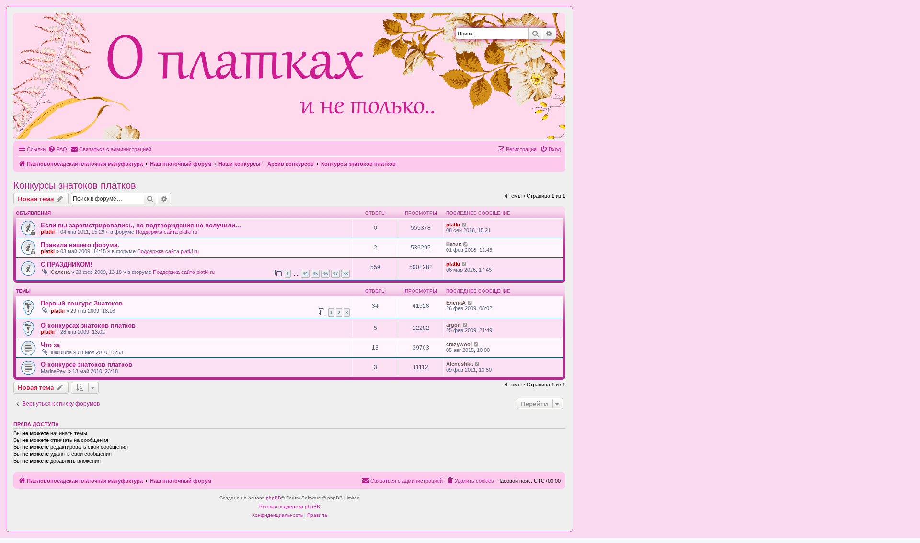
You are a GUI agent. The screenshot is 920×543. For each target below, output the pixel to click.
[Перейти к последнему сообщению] (464, 224)
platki (48, 232)
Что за (50, 345)
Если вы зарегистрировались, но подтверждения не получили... (141, 225)
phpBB (273, 497)
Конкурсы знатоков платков (74, 185)
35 (315, 274)
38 (345, 274)
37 (335, 274)
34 (305, 274)
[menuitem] (57, 149)
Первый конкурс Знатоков (82, 303)
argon (453, 325)
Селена (60, 272)
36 (325, 274)
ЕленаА (456, 302)
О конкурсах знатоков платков (88, 325)
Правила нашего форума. (80, 245)
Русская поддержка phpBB (289, 506)
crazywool (459, 344)
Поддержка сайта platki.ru (166, 232)
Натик (453, 244)
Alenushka (459, 364)
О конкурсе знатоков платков (86, 364)
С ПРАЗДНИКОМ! (66, 264)
